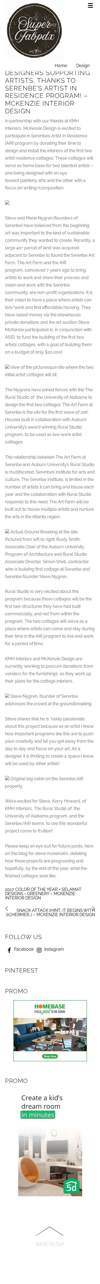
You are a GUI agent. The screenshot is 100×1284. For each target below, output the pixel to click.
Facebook (23, 949)
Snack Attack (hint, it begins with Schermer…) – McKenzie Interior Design (50, 912)
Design (83, 65)
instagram (53, 949)
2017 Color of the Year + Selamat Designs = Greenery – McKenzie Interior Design (43, 893)
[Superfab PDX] (34, 57)
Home (61, 65)
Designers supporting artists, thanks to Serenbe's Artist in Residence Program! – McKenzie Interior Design (47, 92)
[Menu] (91, 6)
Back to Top (50, 1244)
